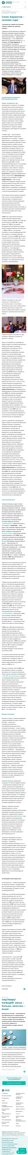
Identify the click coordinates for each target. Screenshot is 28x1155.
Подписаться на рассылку (14, 1083)
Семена (17, 1100)
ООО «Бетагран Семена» (5, 1109)
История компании (6, 1095)
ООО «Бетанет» (5, 1125)
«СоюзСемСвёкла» (7, 523)
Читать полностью (8, 1069)
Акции (3, 1100)
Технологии (4, 1103)
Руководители (5, 1098)
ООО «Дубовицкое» (6, 1119)
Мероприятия (19, 1111)
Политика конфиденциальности (7, 1106)
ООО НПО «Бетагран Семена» (11, 676)
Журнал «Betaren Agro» (20, 1117)
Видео (17, 1123)
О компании (5, 1093)
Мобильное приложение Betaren (21, 1120)
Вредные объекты (20, 1109)
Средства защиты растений (20, 1094)
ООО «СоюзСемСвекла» (6, 1113)
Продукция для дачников (19, 1103)
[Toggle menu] (25, 7)
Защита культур (20, 1106)
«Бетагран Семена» (7, 533)
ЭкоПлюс (19, 816)
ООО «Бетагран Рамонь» (5, 1117)
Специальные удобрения (19, 1097)
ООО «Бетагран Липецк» (5, 1123)
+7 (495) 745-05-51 (6, 7)
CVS (9, 783)
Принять (22, 1149)
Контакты (18, 1125)
